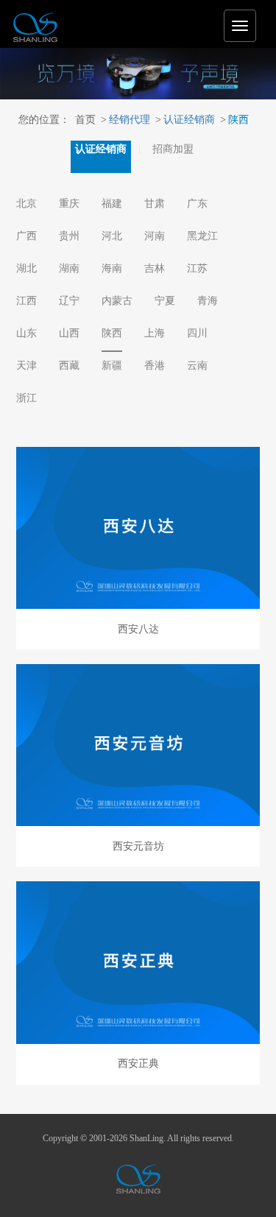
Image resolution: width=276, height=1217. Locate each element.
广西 (26, 235)
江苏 (197, 268)
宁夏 (165, 300)
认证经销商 (185, 119)
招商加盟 (173, 149)
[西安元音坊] (138, 745)
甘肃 (154, 203)
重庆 (69, 203)
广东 (197, 203)
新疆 (112, 365)
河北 (112, 235)
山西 (69, 333)
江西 (26, 300)
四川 (197, 333)
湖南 (69, 268)
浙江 (26, 397)
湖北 (26, 268)
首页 (85, 119)
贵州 (69, 235)
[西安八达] (138, 528)
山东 (26, 333)
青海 (207, 300)
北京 (26, 203)
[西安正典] (138, 962)
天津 (26, 365)
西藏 (69, 365)
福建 (112, 203)
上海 (154, 333)
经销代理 (125, 119)
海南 (112, 268)
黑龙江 (202, 235)
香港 (154, 365)
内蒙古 (117, 300)
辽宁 (69, 300)
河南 (154, 235)
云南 (197, 365)
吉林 (154, 268)
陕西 (234, 119)
